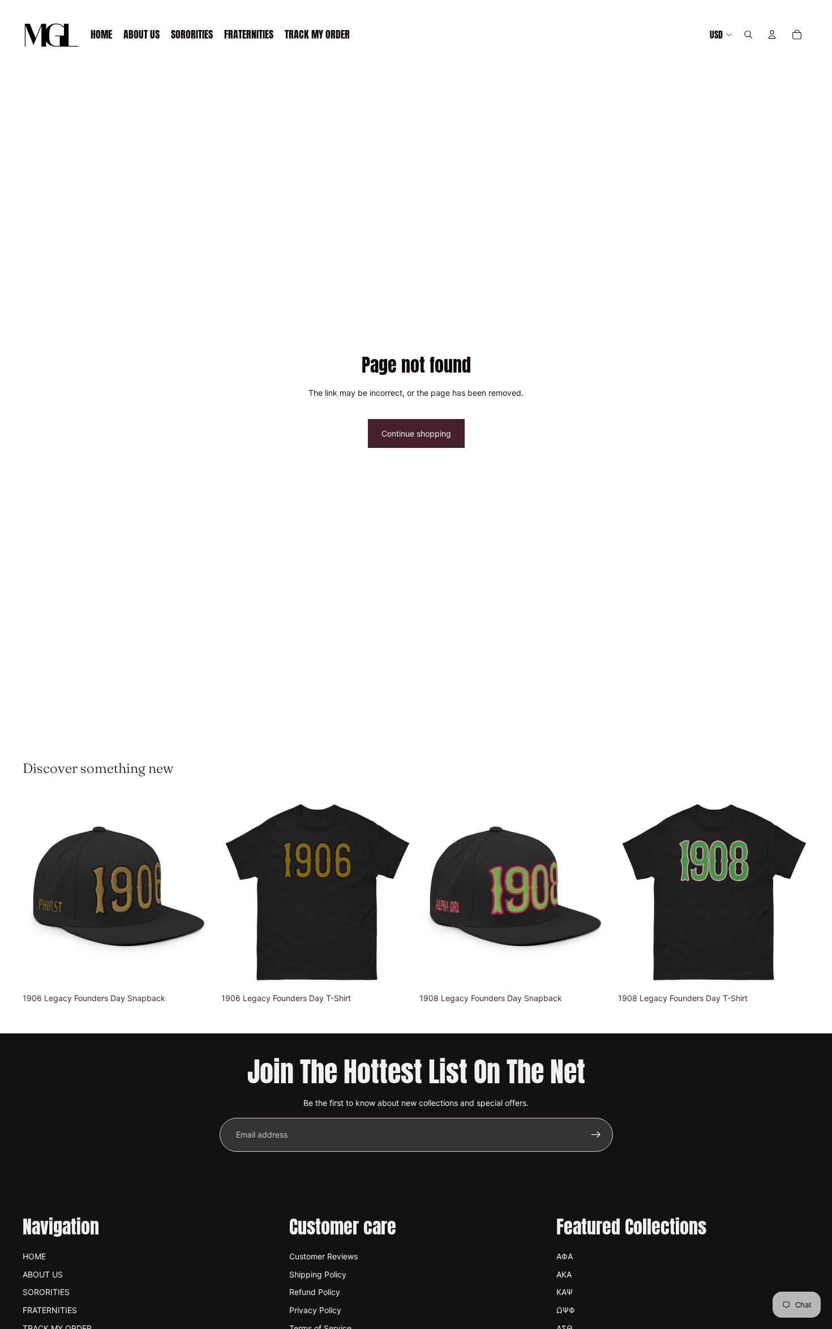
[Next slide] (198, 892)
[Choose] (395, 970)
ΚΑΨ (564, 1292)
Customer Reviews (323, 1256)
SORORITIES (46, 1292)
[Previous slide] (40, 892)
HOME (34, 1256)
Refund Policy (314, 1292)
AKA (564, 1274)
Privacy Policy (315, 1310)
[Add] (197, 970)
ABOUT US (43, 1274)
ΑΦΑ (564, 1256)
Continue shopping (416, 433)
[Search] (748, 34)
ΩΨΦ (565, 1310)
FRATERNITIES (50, 1310)
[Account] (772, 34)
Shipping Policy (317, 1274)
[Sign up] (596, 1135)
